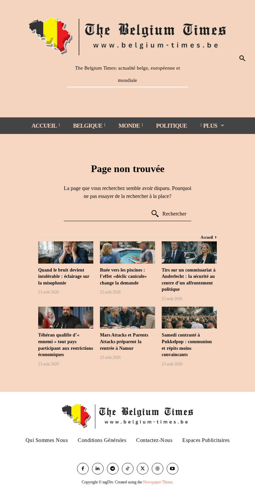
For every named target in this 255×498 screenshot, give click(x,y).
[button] (242, 59)
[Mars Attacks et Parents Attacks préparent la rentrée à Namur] (127, 318)
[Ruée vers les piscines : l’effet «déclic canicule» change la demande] (127, 252)
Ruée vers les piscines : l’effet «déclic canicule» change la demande (123, 276)
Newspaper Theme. (158, 482)
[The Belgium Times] (127, 35)
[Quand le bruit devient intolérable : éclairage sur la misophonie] (65, 252)
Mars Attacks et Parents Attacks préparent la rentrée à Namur (124, 341)
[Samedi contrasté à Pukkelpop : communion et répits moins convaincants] (189, 318)
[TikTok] (127, 468)
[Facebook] (83, 468)
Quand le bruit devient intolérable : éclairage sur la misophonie (63, 276)
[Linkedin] (98, 468)
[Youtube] (172, 468)
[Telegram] (113, 468)
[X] (142, 468)
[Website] (157, 468)
